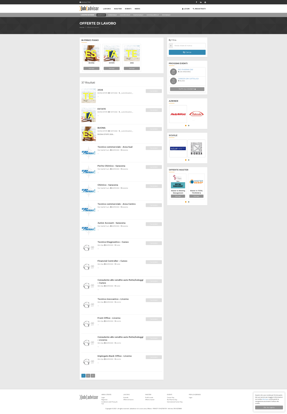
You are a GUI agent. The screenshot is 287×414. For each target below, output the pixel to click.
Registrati (200, 9)
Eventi (128, 9)
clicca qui (265, 399)
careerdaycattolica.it (153, 15)
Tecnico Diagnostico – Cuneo (113, 242)
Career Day (170, 397)
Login (186, 9)
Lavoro (107, 9)
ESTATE (111, 63)
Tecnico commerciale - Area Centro (117, 204)
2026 (132, 63)
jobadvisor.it (101, 15)
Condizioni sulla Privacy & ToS (109, 403)
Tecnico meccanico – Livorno (113, 299)
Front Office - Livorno (109, 318)
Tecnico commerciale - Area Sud (115, 147)
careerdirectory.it (125, 15)
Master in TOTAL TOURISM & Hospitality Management (196, 192)
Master (118, 9)
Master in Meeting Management (178, 192)
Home (82, 27)
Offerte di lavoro (128, 400)
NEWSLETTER (86, 2)
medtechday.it (112, 15)
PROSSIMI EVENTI (178, 63)
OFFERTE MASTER (178, 170)
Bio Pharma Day (185, 70)
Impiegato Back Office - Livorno (115, 356)
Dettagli (91, 68)
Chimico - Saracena (108, 185)
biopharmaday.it (138, 15)
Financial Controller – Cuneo (112, 261)
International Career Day (175, 402)
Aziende (125, 397)
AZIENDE (173, 101)
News (137, 9)
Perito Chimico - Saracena (111, 166)
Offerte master (149, 400)
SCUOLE (173, 135)
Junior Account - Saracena (111, 223)
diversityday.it (166, 15)
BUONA (91, 63)
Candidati (154, 91)
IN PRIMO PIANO (90, 40)
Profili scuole (149, 397)
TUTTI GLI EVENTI (187, 89)
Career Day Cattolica (188, 79)
